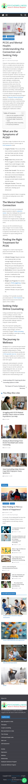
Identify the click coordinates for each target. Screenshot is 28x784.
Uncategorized (10, 36)
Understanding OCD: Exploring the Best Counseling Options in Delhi (14, 381)
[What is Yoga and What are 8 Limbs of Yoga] (6, 550)
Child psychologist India (7, 737)
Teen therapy (4, 734)
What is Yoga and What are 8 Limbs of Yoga (19, 549)
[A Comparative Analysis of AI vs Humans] (6, 530)
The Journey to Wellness (13, 124)
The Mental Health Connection (14, 117)
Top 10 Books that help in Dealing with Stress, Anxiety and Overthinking (18, 558)
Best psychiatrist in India (7, 731)
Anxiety (3, 749)
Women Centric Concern (8, 39)
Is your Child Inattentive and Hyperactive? (14, 640)
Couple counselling (6, 728)
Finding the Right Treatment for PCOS (15, 120)
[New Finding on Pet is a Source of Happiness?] (14, 494)
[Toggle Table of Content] (22, 113)
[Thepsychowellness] (3, 15)
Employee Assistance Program (9, 761)
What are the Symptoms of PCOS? (15, 115)
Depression (4, 752)
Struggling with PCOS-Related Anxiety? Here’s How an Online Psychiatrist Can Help (13, 414)
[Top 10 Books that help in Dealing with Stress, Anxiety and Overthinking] (6, 559)
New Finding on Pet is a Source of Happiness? (12, 508)
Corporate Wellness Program (8, 765)
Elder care (3, 740)
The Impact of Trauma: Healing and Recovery (15, 387)
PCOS (4, 36)
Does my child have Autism (10, 662)
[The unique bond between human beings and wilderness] (6, 585)
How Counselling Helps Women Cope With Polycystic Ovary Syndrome (13, 471)
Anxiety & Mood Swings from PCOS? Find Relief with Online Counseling (13, 443)
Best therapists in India (7, 721)
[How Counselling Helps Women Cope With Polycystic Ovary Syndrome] (14, 454)
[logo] (14, 702)
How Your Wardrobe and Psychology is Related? (18, 575)
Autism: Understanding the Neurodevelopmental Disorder (10, 567)
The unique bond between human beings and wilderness (18, 584)
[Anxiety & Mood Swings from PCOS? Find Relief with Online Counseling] (14, 426)
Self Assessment (5, 743)
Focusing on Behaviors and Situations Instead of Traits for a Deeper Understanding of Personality (19, 539)
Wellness (12, 503)
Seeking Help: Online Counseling (15, 122)
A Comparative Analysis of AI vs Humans (18, 528)
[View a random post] (25, 15)
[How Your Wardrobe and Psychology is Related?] (6, 576)
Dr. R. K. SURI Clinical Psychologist (11, 60)
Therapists (4, 724)
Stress (4, 685)
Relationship (6, 503)
